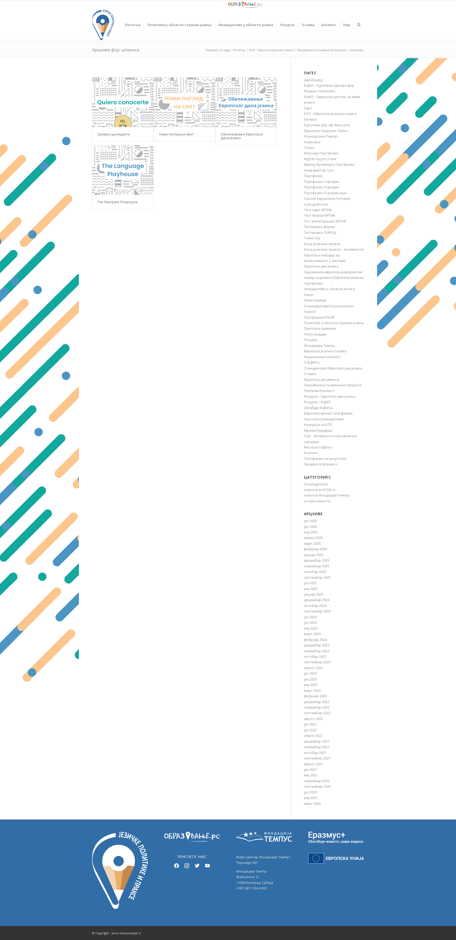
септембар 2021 (317, 758)
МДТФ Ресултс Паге (320, 159)
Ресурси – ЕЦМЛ (317, 402)
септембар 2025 (317, 577)
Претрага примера (320, 328)
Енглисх (310, 119)
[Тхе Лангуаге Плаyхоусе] (123, 170)
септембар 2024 (317, 611)
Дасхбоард (313, 79)
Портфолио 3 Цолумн (321, 187)
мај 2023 (310, 684)
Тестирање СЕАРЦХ (320, 232)
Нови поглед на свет (176, 134)
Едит (308, 108)
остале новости (317, 501)
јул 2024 (310, 617)
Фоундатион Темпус (321, 136)
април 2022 (313, 735)
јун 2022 (310, 730)
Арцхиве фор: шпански (115, 50)
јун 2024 (310, 622)
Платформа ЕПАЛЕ (319, 317)
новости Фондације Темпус (327, 495)
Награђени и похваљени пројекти (333, 385)
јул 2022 (310, 724)
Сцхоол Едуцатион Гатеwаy (327, 198)
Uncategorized (315, 484)
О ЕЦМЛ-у (312, 362)
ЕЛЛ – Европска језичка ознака (330, 113)
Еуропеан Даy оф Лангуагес (327, 125)
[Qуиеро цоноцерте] (123, 102)
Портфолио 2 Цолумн (321, 181)
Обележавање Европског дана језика (242, 136)
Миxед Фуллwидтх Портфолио (329, 164)
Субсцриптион (316, 204)
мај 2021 (310, 775)
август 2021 (313, 764)
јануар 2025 (313, 594)
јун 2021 (310, 769)
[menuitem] (132, 24)
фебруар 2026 (315, 549)
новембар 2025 (316, 566)
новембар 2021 (316, 746)
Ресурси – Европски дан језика (329, 396)
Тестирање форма (319, 226)
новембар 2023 (316, 651)
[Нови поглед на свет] (184, 102)
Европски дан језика (321, 266)
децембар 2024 (316, 599)
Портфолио (313, 175)
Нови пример (315, 300)
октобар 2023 (315, 656)
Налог (309, 294)
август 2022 (313, 718)
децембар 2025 (316, 560)
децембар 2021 (316, 741)
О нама (310, 373)
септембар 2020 (317, 786)
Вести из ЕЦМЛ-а (318, 447)
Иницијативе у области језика (329, 288)
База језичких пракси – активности (334, 249)
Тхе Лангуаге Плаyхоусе (117, 201)
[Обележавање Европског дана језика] (246, 102)
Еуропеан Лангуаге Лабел (326, 130)
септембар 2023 (317, 662)
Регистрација (315, 334)
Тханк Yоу (312, 238)
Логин (309, 147)
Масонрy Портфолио (321, 153)
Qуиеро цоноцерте (113, 134)
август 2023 (313, 667)
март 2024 (312, 633)
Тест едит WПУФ (318, 209)
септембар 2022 (317, 712)
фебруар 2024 (315, 639)
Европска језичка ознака (325, 351)
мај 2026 (310, 532)
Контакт (311, 452)
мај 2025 (310, 588)
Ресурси (310, 339)
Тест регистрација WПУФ (325, 221)
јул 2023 (310, 673)
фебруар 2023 (315, 696)
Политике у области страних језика (334, 322)
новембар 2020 (316, 780)
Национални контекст (322, 356)
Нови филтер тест (319, 170)
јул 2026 (310, 520)
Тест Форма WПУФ (319, 215)
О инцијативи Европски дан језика (333, 368)
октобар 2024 (315, 605)
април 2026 (313, 537)
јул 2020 (310, 792)
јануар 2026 (313, 554)
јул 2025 (310, 583)
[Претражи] (359, 24)
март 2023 (312, 690)
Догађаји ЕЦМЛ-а (318, 407)
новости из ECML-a (319, 489)
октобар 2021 (315, 752)
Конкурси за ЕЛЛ (318, 424)
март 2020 (312, 803)
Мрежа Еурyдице (318, 430)
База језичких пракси (322, 243)
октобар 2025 (315, 571)
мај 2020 (310, 797)
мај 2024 (310, 628)
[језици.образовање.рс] (103, 24)
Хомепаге (312, 142)
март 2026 (312, 543)
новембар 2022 (316, 707)
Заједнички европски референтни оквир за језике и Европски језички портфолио (334, 278)
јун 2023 (310, 679)
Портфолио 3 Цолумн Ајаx (325, 193)
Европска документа (321, 379)
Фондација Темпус (319, 345)
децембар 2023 (316, 645)
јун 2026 (310, 526)
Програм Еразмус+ (319, 390)
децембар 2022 (316, 701)
